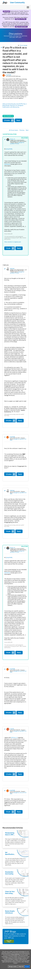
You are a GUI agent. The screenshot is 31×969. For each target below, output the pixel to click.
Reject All (21, 966)
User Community (17, 2)
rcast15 (12, 729)
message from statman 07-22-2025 (18, 440)
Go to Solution (7, 116)
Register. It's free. (21, 19)
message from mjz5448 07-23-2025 (18, 493)
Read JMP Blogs (9, 941)
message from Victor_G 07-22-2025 (18, 672)
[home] (4, 2)
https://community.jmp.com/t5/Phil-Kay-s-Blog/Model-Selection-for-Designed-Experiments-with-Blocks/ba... (15, 105)
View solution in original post (12, 242)
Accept (27, 966)
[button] (1, 47)
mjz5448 (8, 75)
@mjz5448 (9, 149)
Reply (18, 120)
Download (6, 11)
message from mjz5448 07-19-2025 (17, 143)
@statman (7, 164)
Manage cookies (13, 966)
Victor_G (12, 139)
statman (12, 268)
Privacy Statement (15, 954)
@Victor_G (14, 737)
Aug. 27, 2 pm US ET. (21, 26)
